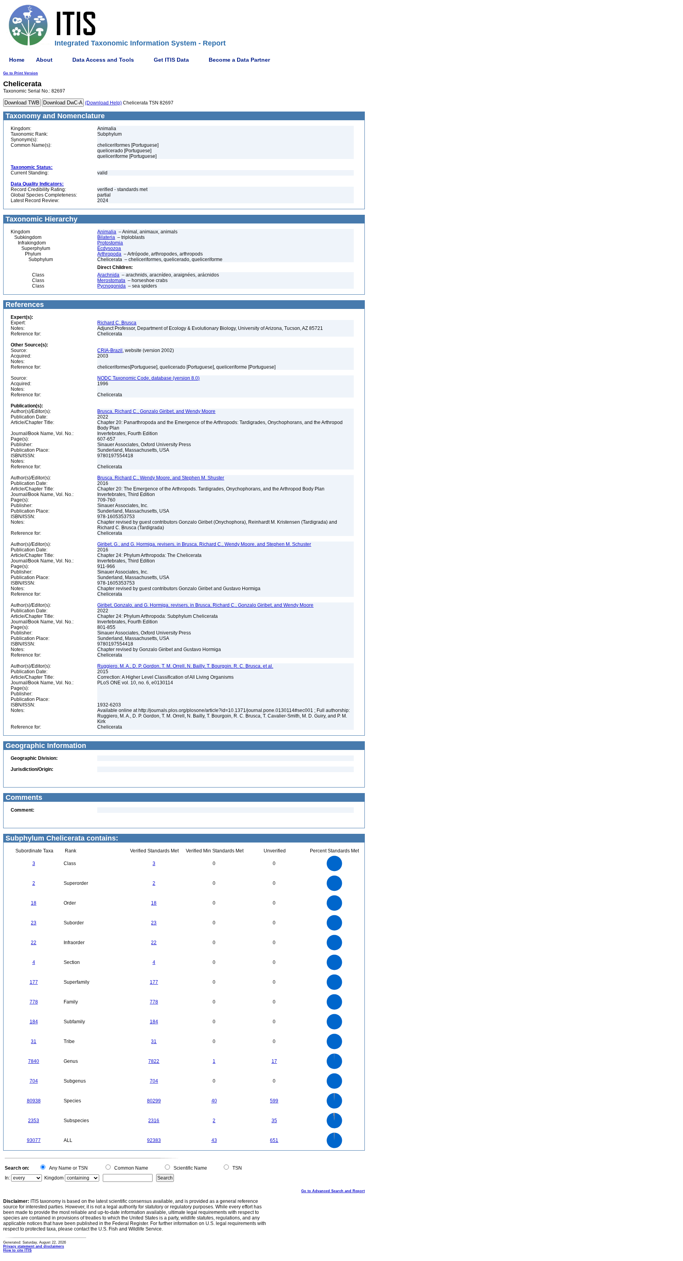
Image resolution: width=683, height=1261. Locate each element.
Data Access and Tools (103, 60)
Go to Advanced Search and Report (333, 1191)
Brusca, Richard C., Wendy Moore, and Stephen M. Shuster (160, 478)
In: (7, 1178)
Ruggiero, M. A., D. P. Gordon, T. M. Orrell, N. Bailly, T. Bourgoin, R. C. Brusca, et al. (185, 666)
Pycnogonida (111, 286)
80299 (154, 1101)
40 (214, 1101)
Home (17, 60)
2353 (33, 1120)
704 (34, 1081)
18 (33, 903)
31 (33, 1041)
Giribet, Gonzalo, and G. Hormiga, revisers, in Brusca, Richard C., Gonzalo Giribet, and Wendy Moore (205, 605)
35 (274, 1120)
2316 (153, 1120)
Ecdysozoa (109, 248)
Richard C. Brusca (116, 323)
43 (214, 1140)
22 (33, 942)
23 (33, 923)
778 (34, 1002)
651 (274, 1140)
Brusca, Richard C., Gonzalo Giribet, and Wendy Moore (156, 411)
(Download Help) (103, 103)
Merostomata (111, 280)
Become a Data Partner (239, 60)
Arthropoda (109, 254)
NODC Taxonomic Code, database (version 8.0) (148, 378)
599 (274, 1101)
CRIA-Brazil (110, 350)
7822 (153, 1061)
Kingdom (54, 1178)
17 (274, 1061)
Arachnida (108, 275)
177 (34, 982)
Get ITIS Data (171, 60)
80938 (34, 1101)
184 (34, 1021)
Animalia (106, 232)
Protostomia (110, 243)
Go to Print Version (20, 73)
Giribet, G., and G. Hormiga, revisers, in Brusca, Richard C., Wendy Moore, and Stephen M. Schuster (204, 544)
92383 (154, 1140)
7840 (33, 1061)
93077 (34, 1140)
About (44, 60)
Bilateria (106, 237)
